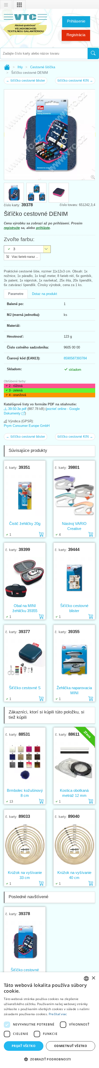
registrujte (12, 228)
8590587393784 (75, 358)
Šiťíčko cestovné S (25, 688)
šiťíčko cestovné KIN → (75, 80)
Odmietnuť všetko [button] (70, 1046)
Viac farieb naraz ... (24, 257)
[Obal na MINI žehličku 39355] (24, 577)
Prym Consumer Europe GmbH (27, 426)
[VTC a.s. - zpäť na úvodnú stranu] (25, 24)
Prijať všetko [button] (24, 1046)
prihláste (43, 228)
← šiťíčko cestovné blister (25, 80)
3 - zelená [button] (16, 390)
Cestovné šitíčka (42, 67)
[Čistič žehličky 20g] (24, 495)
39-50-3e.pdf (16, 409)
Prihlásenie (76, 21)
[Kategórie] (19, 5)
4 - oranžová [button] (17, 395)
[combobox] (44, 53)
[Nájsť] (93, 53)
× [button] (93, 978)
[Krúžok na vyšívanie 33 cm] (24, 844)
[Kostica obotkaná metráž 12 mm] (74, 762)
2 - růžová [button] (16, 386)
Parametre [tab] (15, 294)
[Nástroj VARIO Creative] (74, 495)
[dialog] (49, 1020)
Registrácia (76, 35)
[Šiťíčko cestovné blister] (74, 577)
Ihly (20, 67)
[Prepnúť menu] (6, 5)
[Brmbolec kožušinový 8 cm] (24, 762)
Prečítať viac (58, 1014)
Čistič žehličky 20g (24, 523)
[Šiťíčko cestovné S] (24, 660)
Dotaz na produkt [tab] (44, 294)
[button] (49, 1059)
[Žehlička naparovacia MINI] (74, 660)
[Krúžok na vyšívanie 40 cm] (74, 844)
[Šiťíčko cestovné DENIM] (24, 942)
